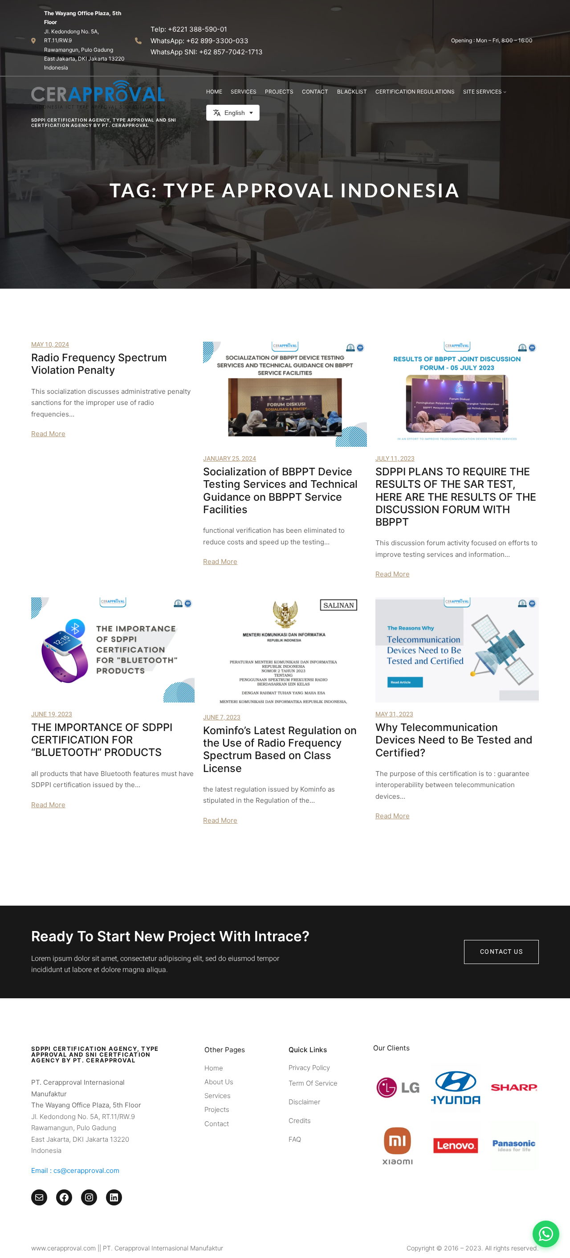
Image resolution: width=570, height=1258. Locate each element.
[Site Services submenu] (504, 91)
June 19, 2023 (51, 714)
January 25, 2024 (229, 458)
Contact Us (501, 951)
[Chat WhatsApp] (546, 1234)
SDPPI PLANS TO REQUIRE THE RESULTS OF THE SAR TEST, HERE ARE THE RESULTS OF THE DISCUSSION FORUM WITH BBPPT (455, 497)
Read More (48, 433)
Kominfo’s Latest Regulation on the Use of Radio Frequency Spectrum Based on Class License (280, 749)
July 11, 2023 (395, 458)
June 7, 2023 (221, 717)
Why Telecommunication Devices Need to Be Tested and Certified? (454, 740)
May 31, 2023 (394, 714)
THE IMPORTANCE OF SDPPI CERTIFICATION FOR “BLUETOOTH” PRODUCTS (101, 740)
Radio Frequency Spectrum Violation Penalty (99, 363)
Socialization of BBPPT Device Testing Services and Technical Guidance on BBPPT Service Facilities (280, 491)
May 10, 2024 (50, 344)
